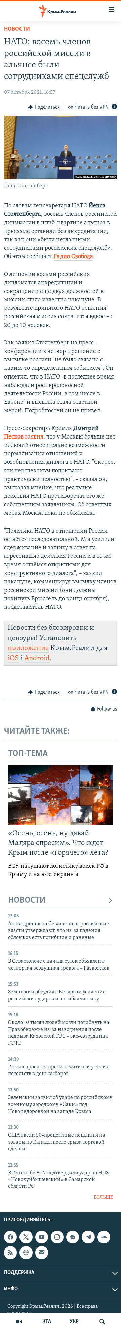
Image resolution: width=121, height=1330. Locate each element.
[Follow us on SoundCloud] (103, 1237)
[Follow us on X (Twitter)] (25, 1237)
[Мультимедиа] (19, 1321)
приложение (28, 648)
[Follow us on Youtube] (41, 1237)
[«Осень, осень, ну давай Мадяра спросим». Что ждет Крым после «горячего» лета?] (60, 795)
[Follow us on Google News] (72, 1237)
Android (37, 658)
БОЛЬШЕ (103, 1197)
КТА (46, 1321)
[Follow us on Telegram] (88, 1237)
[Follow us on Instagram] (57, 1237)
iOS (13, 658)
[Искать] (102, 1321)
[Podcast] (25, 1252)
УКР (74, 1321)
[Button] (44, 107)
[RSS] (10, 1252)
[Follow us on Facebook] (10, 1237)
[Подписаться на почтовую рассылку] (41, 1252)
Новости (17, 29)
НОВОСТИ (27, 900)
